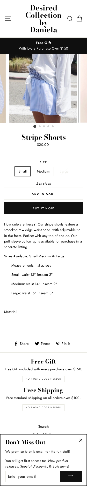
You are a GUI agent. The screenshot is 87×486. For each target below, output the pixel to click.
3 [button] (44, 126)
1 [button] (34, 126)
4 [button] (48, 126)
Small (23, 171)
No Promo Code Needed (43, 378)
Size (43, 162)
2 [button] (40, 126)
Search (43, 426)
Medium (43, 171)
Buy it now (43, 208)
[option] (43, 45)
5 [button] (53, 126)
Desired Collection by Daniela (44, 18)
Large (64, 171)
